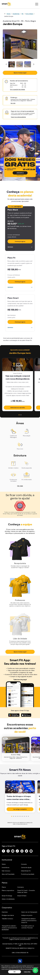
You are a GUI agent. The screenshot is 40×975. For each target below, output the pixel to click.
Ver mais (20, 486)
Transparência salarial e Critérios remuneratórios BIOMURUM (9, 928)
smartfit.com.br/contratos (22, 939)
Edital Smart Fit (26, 871)
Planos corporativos (8, 890)
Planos (4, 887)
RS (22, 14)
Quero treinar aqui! (20, 73)
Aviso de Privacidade (8, 874)
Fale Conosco (6, 871)
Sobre (4, 864)
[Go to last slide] (6, 64)
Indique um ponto (26, 915)
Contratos (20, 887)
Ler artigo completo (20, 809)
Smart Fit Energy (7, 896)
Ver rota (13, 103)
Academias (16, 14)
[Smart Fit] (6, 4)
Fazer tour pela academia (18, 117)
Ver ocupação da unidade (17, 89)
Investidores (5, 867)
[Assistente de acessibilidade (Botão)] (20, 961)
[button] (11, 64)
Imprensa (5, 912)
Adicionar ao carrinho (17, 407)
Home (8, 14)
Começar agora (20, 241)
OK (14, 972)
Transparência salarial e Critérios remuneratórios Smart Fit (28, 920)
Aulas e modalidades (8, 899)
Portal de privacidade (27, 874)
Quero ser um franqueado (29, 912)
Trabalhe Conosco (7, 918)
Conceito (24, 864)
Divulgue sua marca (8, 915)
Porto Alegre (29, 14)
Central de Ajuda (26, 867)
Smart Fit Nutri (21, 896)
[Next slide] (33, 64)
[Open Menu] (36, 4)
